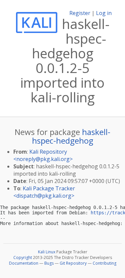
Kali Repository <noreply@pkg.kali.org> (43, 155)
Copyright (22, 257)
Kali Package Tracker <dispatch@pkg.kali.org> (44, 192)
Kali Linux (46, 252)
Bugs (49, 263)
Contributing (104, 263)
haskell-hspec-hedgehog (71, 136)
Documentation (23, 263)
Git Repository (73, 263)
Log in (104, 13)
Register (79, 13)
